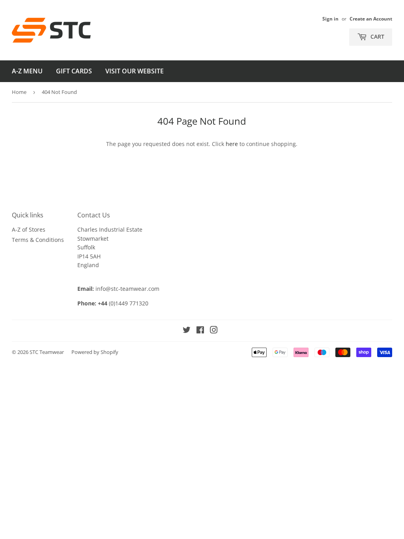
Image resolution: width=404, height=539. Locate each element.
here (232, 144)
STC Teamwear (47, 352)
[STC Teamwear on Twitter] (187, 331)
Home (19, 91)
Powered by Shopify (94, 352)
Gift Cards (74, 71)
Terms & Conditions (38, 239)
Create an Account (371, 18)
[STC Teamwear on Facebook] (200, 331)
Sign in (330, 18)
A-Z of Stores (28, 229)
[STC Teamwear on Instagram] (214, 331)
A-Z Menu (27, 71)
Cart (376, 36)
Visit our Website (134, 71)
